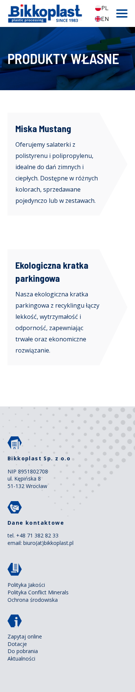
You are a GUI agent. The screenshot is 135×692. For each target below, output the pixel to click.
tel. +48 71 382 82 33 (33, 535)
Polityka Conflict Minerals (38, 592)
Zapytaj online (25, 636)
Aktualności (21, 658)
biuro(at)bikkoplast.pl (48, 542)
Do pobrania (23, 651)
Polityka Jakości (26, 584)
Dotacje (17, 643)
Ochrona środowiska (33, 599)
